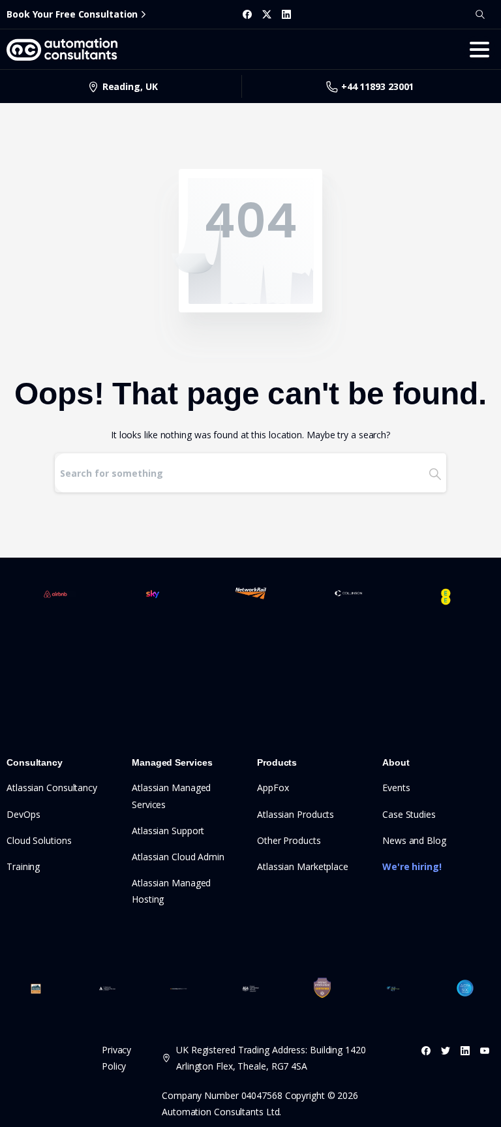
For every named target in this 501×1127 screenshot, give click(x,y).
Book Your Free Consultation (72, 14)
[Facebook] (247, 14)
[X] (266, 14)
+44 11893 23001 (377, 86)
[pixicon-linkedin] (465, 1050)
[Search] (480, 14)
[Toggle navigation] (479, 50)
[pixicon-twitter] (445, 1050)
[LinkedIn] (286, 14)
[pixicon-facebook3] (426, 1050)
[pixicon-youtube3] (484, 1050)
